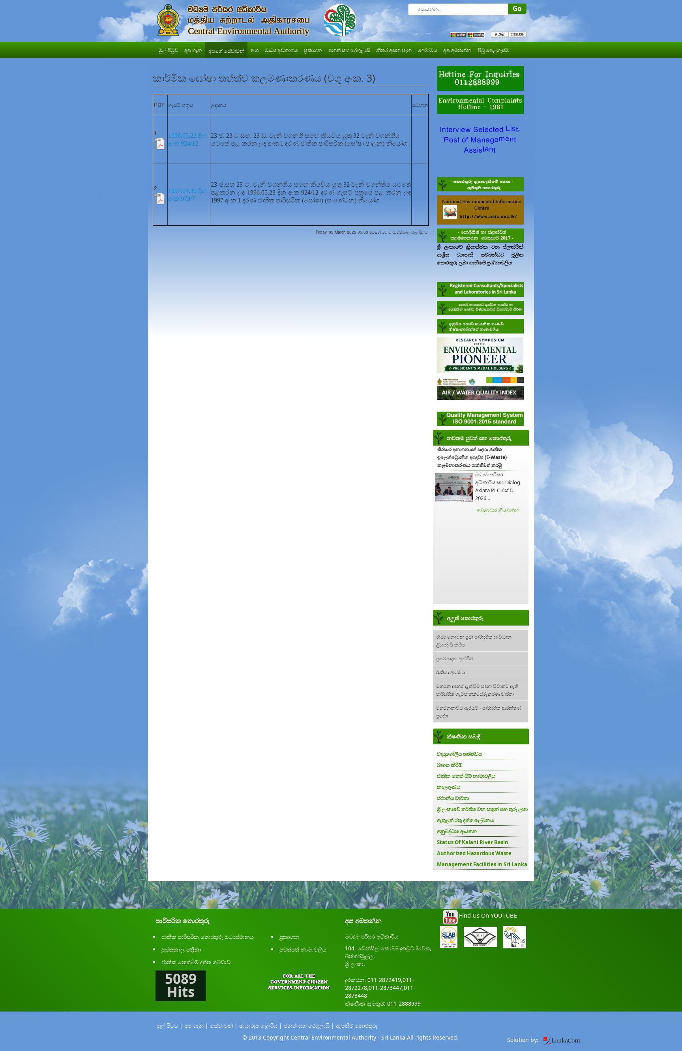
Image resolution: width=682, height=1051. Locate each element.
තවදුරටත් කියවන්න (497, 510)
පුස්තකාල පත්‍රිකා (181, 949)
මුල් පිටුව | (170, 1025)
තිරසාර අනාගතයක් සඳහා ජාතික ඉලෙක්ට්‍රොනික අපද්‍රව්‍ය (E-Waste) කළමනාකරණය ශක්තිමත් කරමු (472, 457)
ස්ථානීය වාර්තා (453, 798)
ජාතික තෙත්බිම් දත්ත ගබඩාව (195, 962)
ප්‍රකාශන (289, 936)
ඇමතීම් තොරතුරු (356, 1025)
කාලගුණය (448, 787)
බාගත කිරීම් (449, 764)
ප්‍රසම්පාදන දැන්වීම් (455, 658)
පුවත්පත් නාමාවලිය (302, 949)
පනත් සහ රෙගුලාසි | (309, 1025)
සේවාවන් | (224, 1025)
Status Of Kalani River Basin (472, 842)
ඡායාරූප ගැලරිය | (260, 1025)
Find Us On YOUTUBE (488, 915)
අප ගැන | (196, 1025)
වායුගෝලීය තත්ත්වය (459, 753)
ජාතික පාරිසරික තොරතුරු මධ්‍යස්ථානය (207, 936)
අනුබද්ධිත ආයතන (457, 831)
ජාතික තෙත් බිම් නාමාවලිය (466, 775)
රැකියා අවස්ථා (450, 672)
